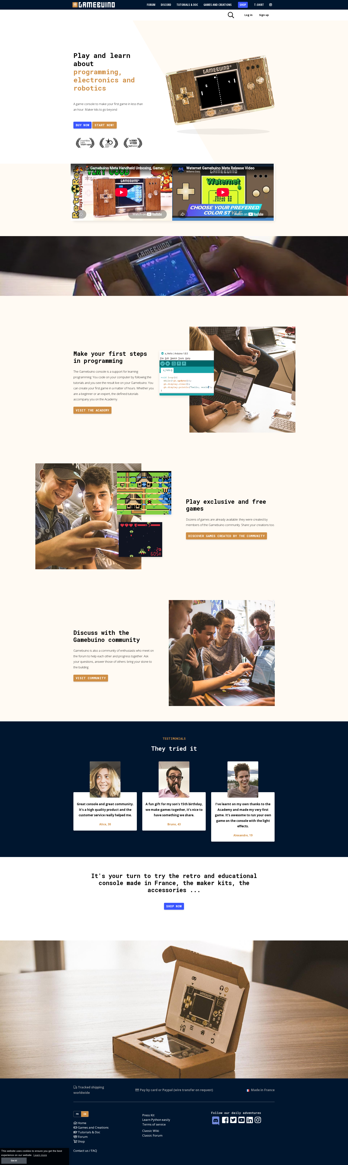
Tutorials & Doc (187, 5)
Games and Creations (218, 5)
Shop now (174, 906)
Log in (248, 15)
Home (81, 1123)
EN (85, 1113)
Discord (166, 5)
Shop (243, 5)
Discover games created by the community (226, 536)
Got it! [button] (14, 1160)
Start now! (104, 125)
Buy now (82, 125)
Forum (151, 5)
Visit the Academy (92, 410)
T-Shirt (259, 5)
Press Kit (148, 1115)
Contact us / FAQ (85, 1151)
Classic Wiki (150, 1131)
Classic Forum (152, 1135)
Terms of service (154, 1124)
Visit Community (91, 678)
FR (77, 1113)
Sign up (264, 15)
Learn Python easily (156, 1120)
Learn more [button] (40, 1155)
